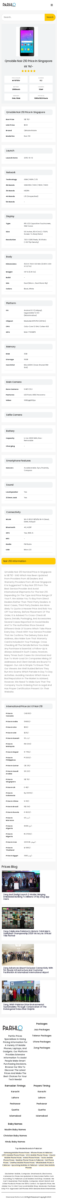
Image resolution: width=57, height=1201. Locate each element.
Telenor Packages (41, 1035)
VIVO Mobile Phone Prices (37, 1155)
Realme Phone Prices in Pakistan (30, 1160)
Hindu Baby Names (15, 1141)
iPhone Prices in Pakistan (41, 1152)
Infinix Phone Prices (31, 1157)
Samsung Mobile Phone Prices (16, 1152)
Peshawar (15, 1103)
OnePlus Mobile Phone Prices (22, 1162)
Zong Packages (42, 1047)
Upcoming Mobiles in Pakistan (24, 1165)
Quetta (15, 1109)
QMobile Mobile (30, 130)
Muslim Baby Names (15, 1129)
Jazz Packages (42, 1029)
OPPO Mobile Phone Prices (13, 1155)
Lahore (15, 1097)
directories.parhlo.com (15, 1197)
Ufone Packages (42, 1041)
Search (50, 17)
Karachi (15, 1091)
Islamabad (15, 1115)
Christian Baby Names (15, 1135)
